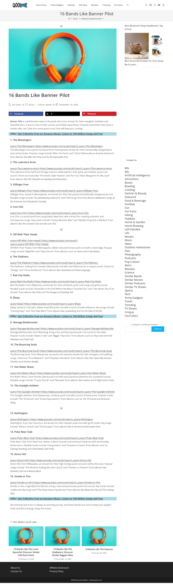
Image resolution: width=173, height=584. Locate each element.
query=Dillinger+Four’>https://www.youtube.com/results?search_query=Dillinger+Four (54, 190)
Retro (128, 265)
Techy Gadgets (134, 298)
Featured (130, 197)
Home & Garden (135, 222)
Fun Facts (131, 211)
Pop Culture (132, 262)
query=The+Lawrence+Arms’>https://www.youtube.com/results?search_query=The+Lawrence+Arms (61, 168)
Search (158, 329)
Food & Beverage (135, 200)
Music (32, 104)
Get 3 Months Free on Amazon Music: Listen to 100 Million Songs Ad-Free (60, 133)
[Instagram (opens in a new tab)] (155, 5)
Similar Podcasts (135, 283)
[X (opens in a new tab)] (146, 5)
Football (130, 204)
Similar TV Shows (135, 287)
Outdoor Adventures (137, 247)
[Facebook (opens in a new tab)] (150, 5)
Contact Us (16, 571)
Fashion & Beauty (136, 193)
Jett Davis (16, 104)
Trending (130, 305)
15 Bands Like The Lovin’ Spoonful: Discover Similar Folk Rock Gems (26, 552)
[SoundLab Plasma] (61, 229)
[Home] (69, 18)
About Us (15, 567)
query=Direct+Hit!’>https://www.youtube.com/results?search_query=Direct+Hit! (50, 460)
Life (127, 233)
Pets (127, 251)
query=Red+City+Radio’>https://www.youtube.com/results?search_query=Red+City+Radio (55, 281)
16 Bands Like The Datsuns (99, 549)
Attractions (132, 179)
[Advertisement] (144, 113)
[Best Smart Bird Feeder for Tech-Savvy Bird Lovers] (144, 46)
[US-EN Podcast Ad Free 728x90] (61, 25)
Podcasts (130, 258)
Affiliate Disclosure (59, 567)
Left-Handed (132, 229)
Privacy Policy (56, 571)
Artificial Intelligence (137, 175)
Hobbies (130, 218)
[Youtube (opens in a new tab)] (159, 5)
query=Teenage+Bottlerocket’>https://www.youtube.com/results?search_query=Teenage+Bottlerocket (62, 328)
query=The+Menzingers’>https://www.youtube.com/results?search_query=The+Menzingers (56, 146)
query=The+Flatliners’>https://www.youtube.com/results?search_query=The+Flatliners (54, 262)
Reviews (130, 269)
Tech (127, 294)
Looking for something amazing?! (144, 324)
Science (129, 272)
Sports (129, 290)
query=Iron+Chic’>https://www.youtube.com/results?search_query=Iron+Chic (49, 212)
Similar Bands (45, 104)
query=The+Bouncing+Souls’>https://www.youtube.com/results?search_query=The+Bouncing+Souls (61, 350)
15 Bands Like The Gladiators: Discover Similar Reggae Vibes (62, 552)
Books (129, 182)
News (128, 244)
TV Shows (131, 308)
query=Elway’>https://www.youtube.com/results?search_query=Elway (45, 303)
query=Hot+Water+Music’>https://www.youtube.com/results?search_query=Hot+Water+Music (58, 373)
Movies (129, 236)
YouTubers (131, 316)
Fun (127, 208)
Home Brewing (134, 226)
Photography (133, 254)
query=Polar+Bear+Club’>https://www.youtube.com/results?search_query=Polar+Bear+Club (57, 438)
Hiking (129, 215)
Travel (128, 301)
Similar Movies (134, 280)
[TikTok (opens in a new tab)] (163, 5)
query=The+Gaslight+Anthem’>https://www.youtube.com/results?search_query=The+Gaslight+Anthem (62, 391)
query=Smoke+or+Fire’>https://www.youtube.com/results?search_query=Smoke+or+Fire (55, 482)
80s (127, 168)
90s (127, 172)
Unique (129, 312)
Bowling (130, 186)
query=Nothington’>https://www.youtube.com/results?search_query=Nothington (51, 419)
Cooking (130, 190)
